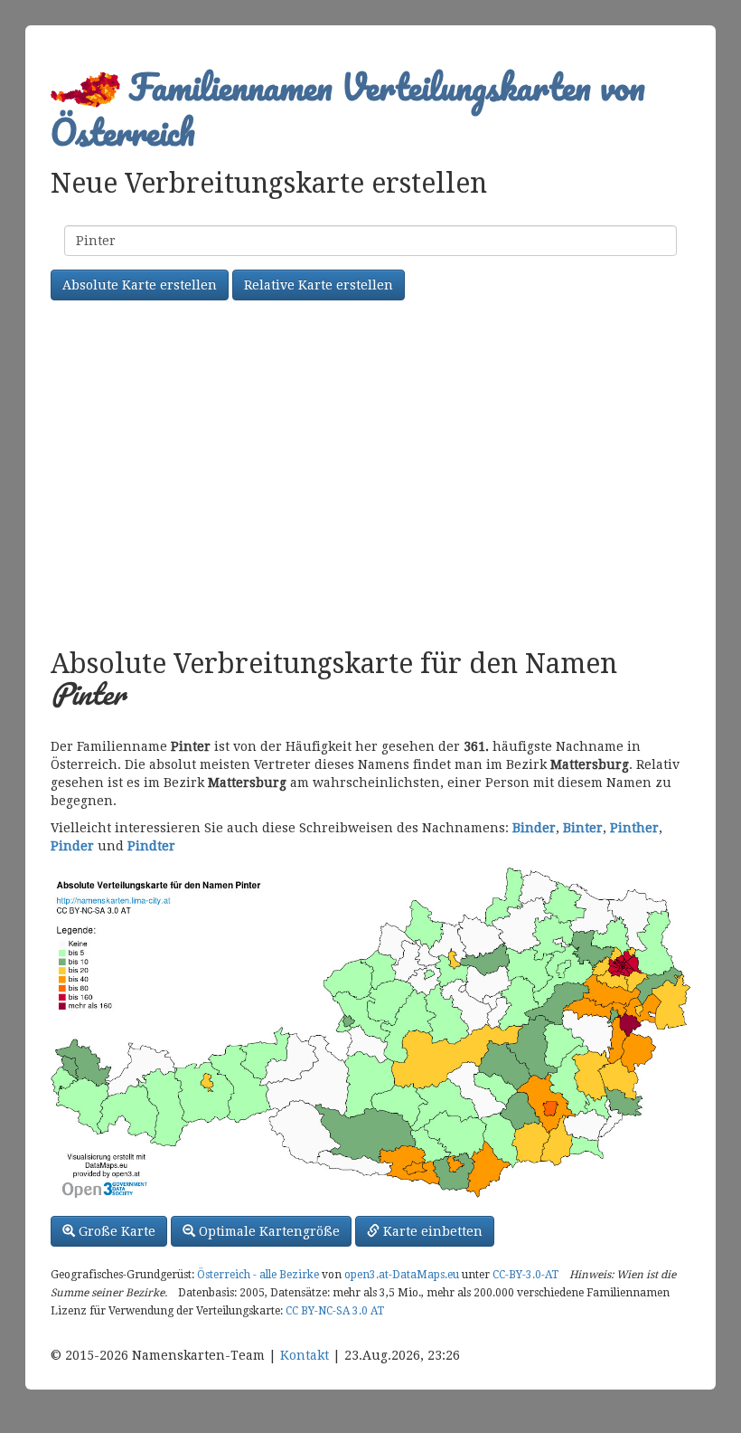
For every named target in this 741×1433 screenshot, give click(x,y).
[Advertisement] (370, 476)
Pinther (634, 828)
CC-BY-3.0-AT (525, 1274)
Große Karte (115, 1231)
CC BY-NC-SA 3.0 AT (335, 1311)
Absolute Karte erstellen (139, 285)
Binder (534, 828)
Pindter (151, 846)
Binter (583, 828)
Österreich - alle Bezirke (258, 1274)
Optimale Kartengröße (267, 1231)
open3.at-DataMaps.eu (401, 1274)
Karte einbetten (431, 1231)
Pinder (72, 846)
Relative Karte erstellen (318, 285)
